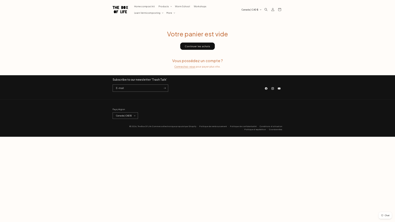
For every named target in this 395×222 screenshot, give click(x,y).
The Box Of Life (145, 126)
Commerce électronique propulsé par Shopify (174, 126)
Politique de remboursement (213, 126)
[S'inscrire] (164, 88)
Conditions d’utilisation (271, 126)
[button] (165, 6)
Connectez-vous (184, 66)
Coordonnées (275, 129)
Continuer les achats (197, 46)
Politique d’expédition (255, 129)
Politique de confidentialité (243, 126)
